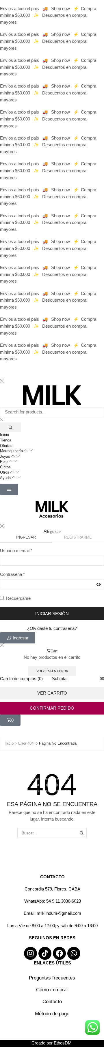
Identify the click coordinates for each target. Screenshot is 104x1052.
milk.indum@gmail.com (59, 913)
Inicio (9, 743)
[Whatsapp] (73, 953)
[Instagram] (30, 953)
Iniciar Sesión (52, 613)
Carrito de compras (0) (21, 678)
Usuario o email (16, 550)
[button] (9, 489)
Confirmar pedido (52, 708)
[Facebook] (59, 953)
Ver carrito (52, 693)
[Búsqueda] (10, 427)
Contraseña (12, 574)
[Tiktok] (44, 953)
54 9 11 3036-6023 (63, 901)
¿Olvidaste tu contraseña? (52, 628)
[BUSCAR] (82, 833)
